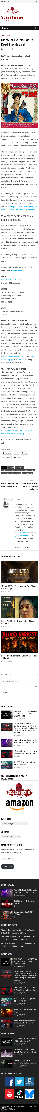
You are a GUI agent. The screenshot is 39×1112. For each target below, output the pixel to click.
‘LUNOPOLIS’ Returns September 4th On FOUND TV (25, 763)
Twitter (21, 359)
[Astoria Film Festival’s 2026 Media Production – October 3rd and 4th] (6, 740)
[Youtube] (29, 1)
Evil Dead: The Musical (8, 470)
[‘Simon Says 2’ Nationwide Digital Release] (6, 1010)
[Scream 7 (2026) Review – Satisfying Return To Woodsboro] (6, 1061)
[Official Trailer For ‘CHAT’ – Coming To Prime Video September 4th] (6, 751)
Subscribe (8, 866)
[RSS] (37, 1)
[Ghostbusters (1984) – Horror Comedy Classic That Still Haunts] (6, 1050)
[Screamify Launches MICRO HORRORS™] (6, 912)
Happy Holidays (27, 473)
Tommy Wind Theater (8, 473)
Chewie (8, 49)
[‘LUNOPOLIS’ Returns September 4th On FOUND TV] (6, 762)
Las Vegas (20, 470)
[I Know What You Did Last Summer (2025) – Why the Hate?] (6, 1039)
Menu (6, 28)
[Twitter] (31, 1)
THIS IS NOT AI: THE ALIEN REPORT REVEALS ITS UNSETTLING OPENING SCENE (25, 714)
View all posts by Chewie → (23, 547)
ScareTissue (12, 17)
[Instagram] (34, 1)
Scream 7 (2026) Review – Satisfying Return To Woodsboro (25, 1062)
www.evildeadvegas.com (20, 270)
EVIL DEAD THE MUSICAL (11, 279)
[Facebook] (26, 1)
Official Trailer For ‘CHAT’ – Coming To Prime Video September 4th (25, 752)
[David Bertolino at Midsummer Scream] (6, 901)
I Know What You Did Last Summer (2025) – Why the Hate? (25, 1040)
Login (36, 674)
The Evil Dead (19, 467)
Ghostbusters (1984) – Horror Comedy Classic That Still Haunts (25, 1051)
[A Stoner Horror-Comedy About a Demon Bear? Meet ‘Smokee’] (6, 1021)
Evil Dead (11, 467)
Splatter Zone (29, 470)
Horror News (5, 36)
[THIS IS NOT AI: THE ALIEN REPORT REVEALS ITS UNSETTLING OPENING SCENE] (6, 712)
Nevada (18, 473)
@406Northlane (21, 533)
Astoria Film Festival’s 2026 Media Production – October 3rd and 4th (25, 741)
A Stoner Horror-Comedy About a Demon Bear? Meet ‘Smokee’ (25, 1022)
